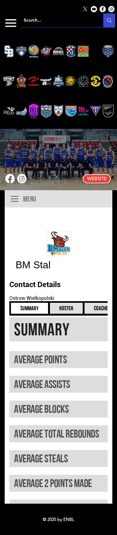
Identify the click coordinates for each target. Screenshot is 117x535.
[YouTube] (94, 9)
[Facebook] (103, 9)
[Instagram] (111, 9)
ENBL (68, 519)
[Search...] (109, 20)
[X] (85, 9)
